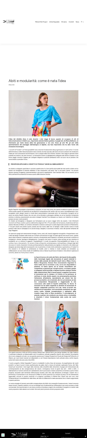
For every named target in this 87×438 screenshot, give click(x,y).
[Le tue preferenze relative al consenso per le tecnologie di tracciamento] (3, 435)
